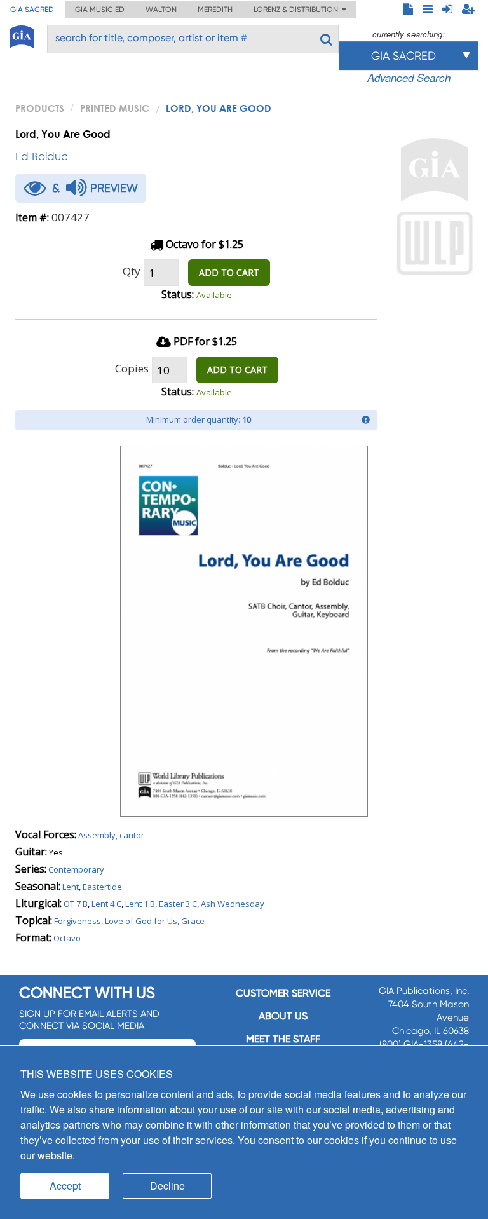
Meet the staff (283, 1039)
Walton (161, 9)
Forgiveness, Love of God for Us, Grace (129, 921)
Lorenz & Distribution (298, 9)
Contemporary (76, 869)
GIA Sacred (32, 9)
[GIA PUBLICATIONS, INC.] (22, 35)
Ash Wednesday (232, 903)
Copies (132, 368)
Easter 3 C (178, 903)
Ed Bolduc (41, 156)
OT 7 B (76, 903)
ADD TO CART (229, 272)
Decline (167, 1185)
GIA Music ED (100, 9)
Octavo (67, 938)
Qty (131, 271)
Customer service (283, 993)
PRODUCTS (39, 108)
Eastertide (102, 886)
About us (283, 1016)
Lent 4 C (106, 903)
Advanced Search (409, 77)
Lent (70, 886)
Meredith (215, 9)
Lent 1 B (140, 903)
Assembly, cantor (111, 835)
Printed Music (114, 108)
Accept (65, 1185)
